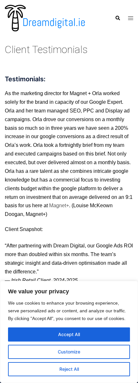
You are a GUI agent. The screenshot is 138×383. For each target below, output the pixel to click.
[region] (69, 332)
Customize (69, 351)
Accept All (69, 334)
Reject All (69, 369)
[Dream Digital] (45, 17)
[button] (117, 18)
